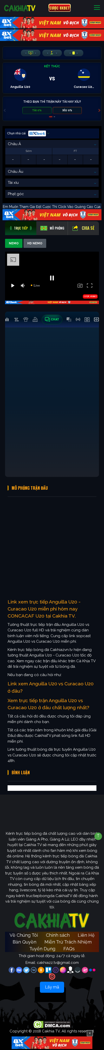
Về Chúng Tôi (24, 935)
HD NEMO (34, 243)
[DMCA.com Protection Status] (52, 1024)
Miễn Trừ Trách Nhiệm (68, 942)
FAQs (69, 948)
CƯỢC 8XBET (59, 8)
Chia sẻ (88, 228)
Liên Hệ (86, 935)
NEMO (14, 243)
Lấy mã (52, 987)
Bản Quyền (24, 942)
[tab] (20, 228)
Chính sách (58, 935)
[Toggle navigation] (97, 8)
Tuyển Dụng (42, 948)
